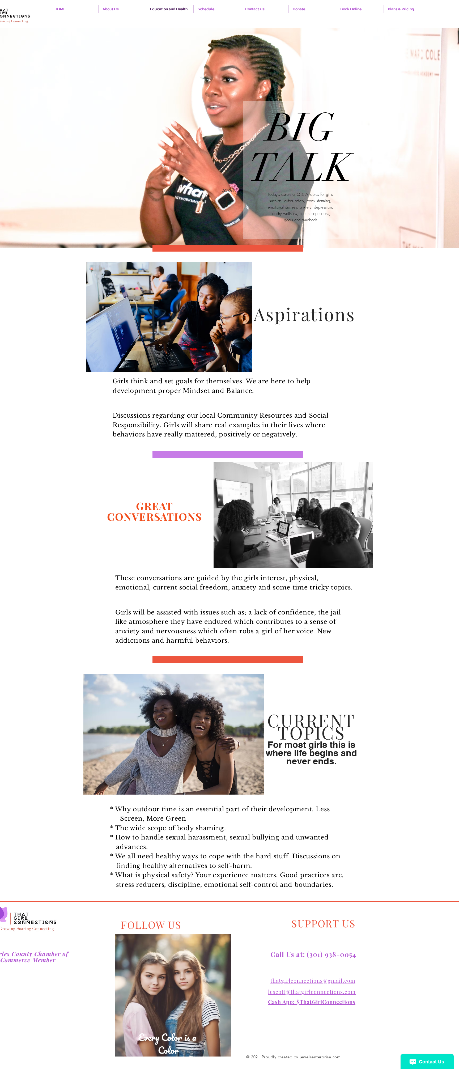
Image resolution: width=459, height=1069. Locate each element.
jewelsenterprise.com (320, 1056)
